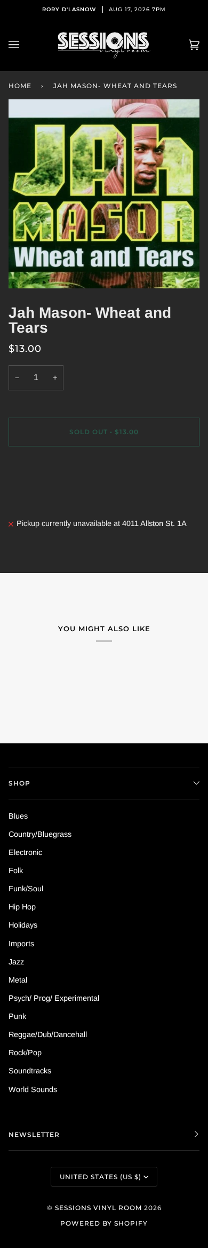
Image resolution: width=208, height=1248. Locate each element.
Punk (17, 1016)
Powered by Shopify (104, 1223)
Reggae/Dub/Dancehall (48, 1034)
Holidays (23, 925)
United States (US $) (100, 1177)
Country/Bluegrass (40, 834)
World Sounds (33, 1089)
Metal (18, 980)
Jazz (16, 961)
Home (20, 86)
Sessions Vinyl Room (98, 1208)
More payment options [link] (46, 497)
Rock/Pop (25, 1052)
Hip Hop (22, 906)
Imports (21, 943)
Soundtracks (30, 1070)
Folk (16, 870)
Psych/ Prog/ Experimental (54, 998)
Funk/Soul (26, 888)
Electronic (25, 852)
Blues (18, 816)
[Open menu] (25, 45)
